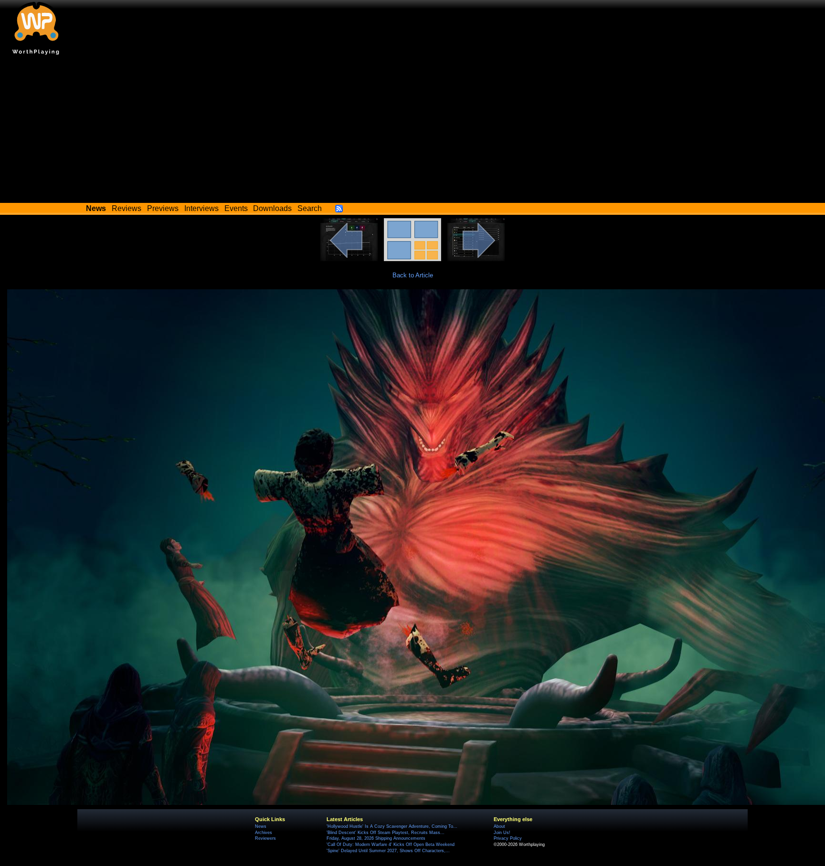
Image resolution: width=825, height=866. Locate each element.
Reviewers (265, 838)
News (260, 826)
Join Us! (502, 832)
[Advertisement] (412, 131)
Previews (163, 208)
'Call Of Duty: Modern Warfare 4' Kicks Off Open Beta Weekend (391, 844)
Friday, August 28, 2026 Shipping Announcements (376, 838)
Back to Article (412, 275)
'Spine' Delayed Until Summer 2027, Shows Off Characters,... (388, 850)
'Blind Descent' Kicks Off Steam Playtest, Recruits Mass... (385, 832)
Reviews (126, 208)
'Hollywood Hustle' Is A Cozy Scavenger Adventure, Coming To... (392, 826)
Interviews (201, 208)
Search (309, 208)
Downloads (272, 208)
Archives (263, 832)
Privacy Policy (508, 838)
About (499, 826)
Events (236, 208)
